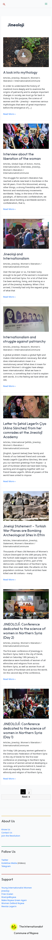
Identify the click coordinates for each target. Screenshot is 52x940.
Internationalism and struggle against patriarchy (24, 339)
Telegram (6, 866)
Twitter (4, 859)
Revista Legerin (8, 906)
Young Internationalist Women (16, 887)
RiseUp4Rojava (8, 897)
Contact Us (6, 832)
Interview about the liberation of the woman (22, 156)
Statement (8, 543)
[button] (4, 4)
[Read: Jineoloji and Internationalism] (26, 233)
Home (37, 163)
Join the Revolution (10, 835)
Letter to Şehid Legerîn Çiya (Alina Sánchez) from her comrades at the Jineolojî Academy (24, 430)
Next (26, 796)
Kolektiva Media (9, 863)
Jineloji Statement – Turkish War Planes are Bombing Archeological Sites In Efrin (24, 530)
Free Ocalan (7, 893)
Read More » (9, 114)
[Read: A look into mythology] (26, 51)
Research (25, 77)
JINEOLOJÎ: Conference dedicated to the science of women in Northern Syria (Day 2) (24, 630)
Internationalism (11, 166)
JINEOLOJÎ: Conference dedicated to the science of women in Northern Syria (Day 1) (24, 730)
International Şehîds (21, 442)
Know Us (5, 829)
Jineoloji (15, 77)
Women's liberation (13, 169)
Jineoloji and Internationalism (16, 256)
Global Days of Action (22, 163)
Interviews (26, 166)
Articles (6, 77)
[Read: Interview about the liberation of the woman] (26, 135)
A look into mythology (20, 72)
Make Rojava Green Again (14, 900)
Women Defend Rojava (12, 903)
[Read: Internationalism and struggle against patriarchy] (26, 318)
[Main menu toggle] (46, 4)
